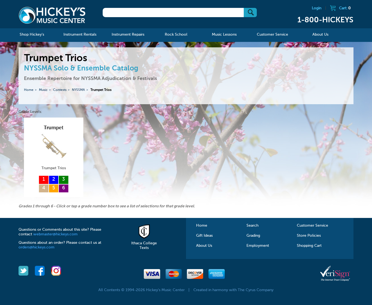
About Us (204, 246)
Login (316, 8)
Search (252, 225)
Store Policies (309, 236)
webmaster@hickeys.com (55, 234)
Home (28, 90)
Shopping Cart (309, 246)
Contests (59, 90)
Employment (257, 246)
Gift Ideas (204, 236)
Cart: (345, 8)
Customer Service (312, 225)
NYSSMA (78, 90)
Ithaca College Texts (144, 245)
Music (43, 90)
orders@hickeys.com (36, 247)
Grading (253, 236)
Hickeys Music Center (52, 15)
